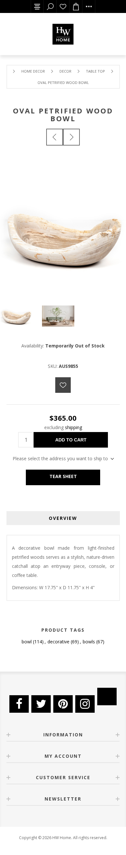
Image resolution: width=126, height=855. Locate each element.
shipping (73, 427)
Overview (63, 518)
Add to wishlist (63, 385)
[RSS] (107, 696)
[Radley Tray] (71, 137)
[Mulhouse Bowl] (54, 137)
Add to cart (71, 439)
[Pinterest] (63, 704)
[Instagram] (85, 704)
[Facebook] (19, 704)
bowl (27, 641)
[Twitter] (41, 704)
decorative (58, 641)
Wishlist (63, 6)
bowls (89, 641)
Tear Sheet (63, 476)
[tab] (63, 518)
